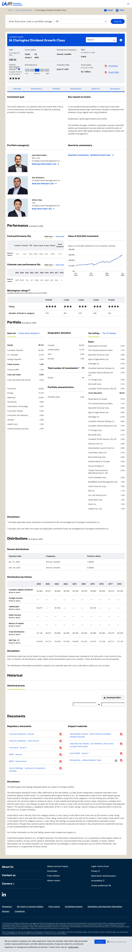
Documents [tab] (115, 88)
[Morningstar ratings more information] (19, 69)
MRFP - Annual (15, 754)
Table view (48, 236)
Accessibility (96, 880)
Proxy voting (54, 906)
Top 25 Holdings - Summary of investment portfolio (27, 769)
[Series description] (121, 40)
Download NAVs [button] (113, 697)
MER (83, 50)
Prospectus (7, 906)
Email (110, 10)
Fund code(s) (30, 50)
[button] (117, 942)
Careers (7, 883)
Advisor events (53, 880)
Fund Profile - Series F (79, 753)
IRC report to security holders (30, 906)
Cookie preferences (99, 885)
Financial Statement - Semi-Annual (24, 741)
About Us (7, 866)
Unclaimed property (73, 906)
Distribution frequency (66, 50)
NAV (11, 50)
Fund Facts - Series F (18, 747)
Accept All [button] (100, 942)
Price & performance (24, 10)
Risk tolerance (31, 65)
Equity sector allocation (29, 333)
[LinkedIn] (4, 894)
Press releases (53, 875)
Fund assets (86, 65)
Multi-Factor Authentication (103, 876)
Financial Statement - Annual (21, 734)
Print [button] (122, 10)
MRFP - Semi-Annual (18, 761)
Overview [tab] (17, 88)
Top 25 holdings (109, 333)
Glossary (6, 911)
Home (10, 10)
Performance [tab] (36, 88)
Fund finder (52, 871)
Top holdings (93, 333)
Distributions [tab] (75, 88)
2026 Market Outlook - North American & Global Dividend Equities (90, 735)
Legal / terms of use (100, 866)
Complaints (20, 911)
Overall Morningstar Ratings (14, 67)
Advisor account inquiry (57, 866)
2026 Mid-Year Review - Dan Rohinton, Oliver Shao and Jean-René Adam (91, 745)
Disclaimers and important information (105, 906)
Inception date (63, 65)
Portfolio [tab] (56, 88)
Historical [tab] (95, 88)
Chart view (60, 236)
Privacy (94, 871)
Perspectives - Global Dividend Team (85, 760)
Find (116, 21)
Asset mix (11, 333)
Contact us (8, 875)
